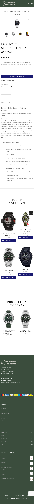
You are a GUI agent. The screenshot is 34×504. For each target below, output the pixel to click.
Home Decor (5, 441)
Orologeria (9, 11)
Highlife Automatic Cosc (25, 331)
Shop (3, 411)
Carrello (4, 408)
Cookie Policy (5, 418)
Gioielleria (4, 438)
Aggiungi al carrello (18, 76)
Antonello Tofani (19, 497)
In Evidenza (4, 432)
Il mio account (5, 413)
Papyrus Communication (23, 498)
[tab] (6, 96)
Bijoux (3, 435)
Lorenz (14, 11)
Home (4, 11)
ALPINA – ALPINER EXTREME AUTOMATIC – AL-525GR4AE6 (8, 332)
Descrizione (6, 96)
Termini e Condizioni (6, 416)
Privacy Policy (5, 420)
